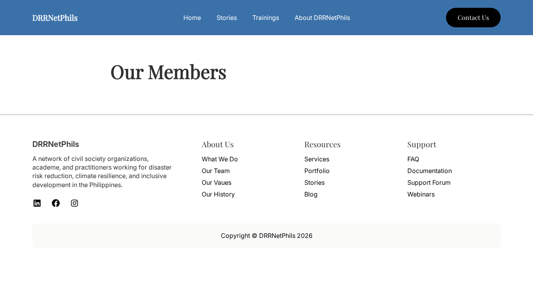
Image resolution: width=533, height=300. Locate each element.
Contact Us (473, 17)
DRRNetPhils (55, 17)
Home (192, 17)
